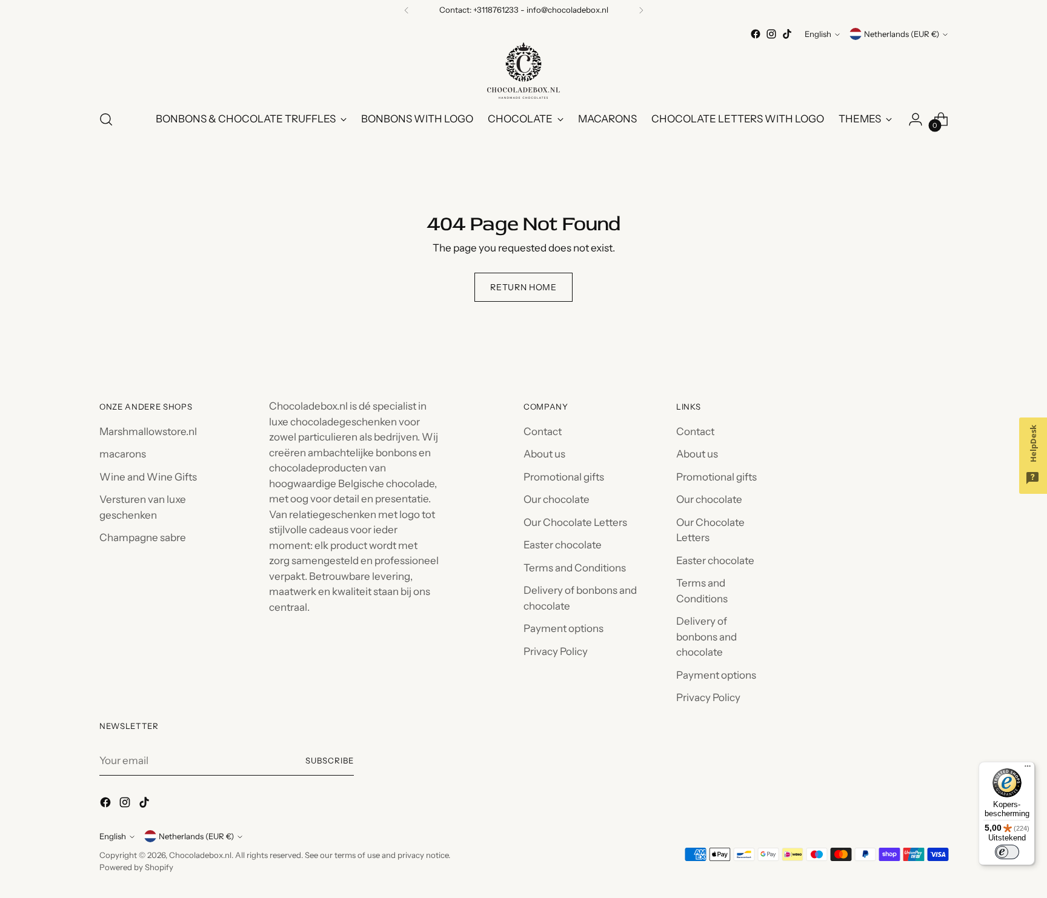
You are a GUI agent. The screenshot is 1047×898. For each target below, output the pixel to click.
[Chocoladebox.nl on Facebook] (755, 33)
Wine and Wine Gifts (148, 477)
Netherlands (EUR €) (901, 34)
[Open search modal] (106, 119)
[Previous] (406, 10)
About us (544, 454)
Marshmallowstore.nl (148, 431)
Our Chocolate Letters (575, 522)
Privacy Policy (556, 651)
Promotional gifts (564, 477)
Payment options (563, 628)
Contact (543, 431)
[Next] (641, 10)
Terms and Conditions (575, 568)
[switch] (1007, 852)
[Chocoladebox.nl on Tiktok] (787, 33)
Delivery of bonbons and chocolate (706, 636)
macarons (122, 454)
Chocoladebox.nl (200, 855)
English (818, 34)
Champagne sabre (142, 537)
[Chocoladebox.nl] (523, 70)
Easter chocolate (563, 545)
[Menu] (1027, 769)
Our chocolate (557, 499)
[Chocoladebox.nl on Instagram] (771, 33)
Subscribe (329, 760)
